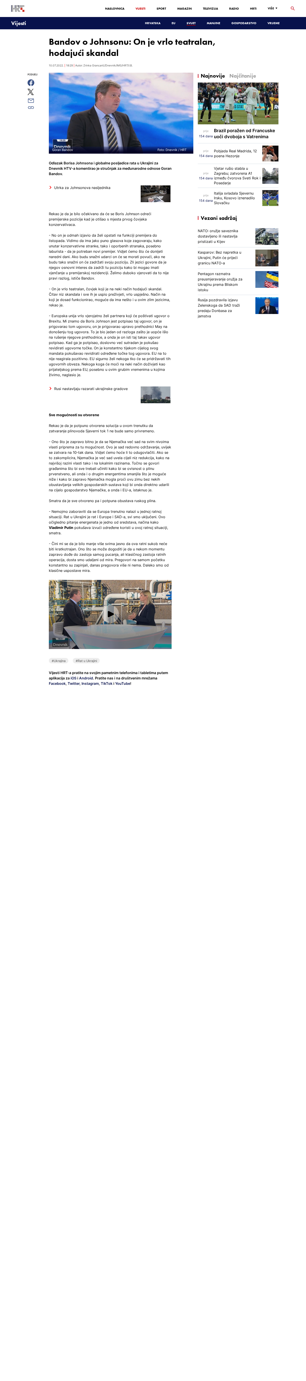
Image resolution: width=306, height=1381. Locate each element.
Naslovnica (114, 8)
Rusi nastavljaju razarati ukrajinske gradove (91, 388)
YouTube (122, 683)
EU (173, 23)
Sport (161, 8)
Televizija (210, 8)
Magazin (184, 8)
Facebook (57, 683)
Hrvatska (152, 23)
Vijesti (140, 8)
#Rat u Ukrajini (86, 661)
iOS (74, 678)
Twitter (73, 683)
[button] (110, 614)
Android (86, 678)
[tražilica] (293, 8)
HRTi (253, 8)
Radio (234, 8)
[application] (110, 614)
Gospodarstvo (243, 23)
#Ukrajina (59, 661)
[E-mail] (36, 100)
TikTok (106, 683)
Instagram (90, 683)
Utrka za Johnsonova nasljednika (82, 187)
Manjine (213, 23)
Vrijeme (273, 23)
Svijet (191, 23)
